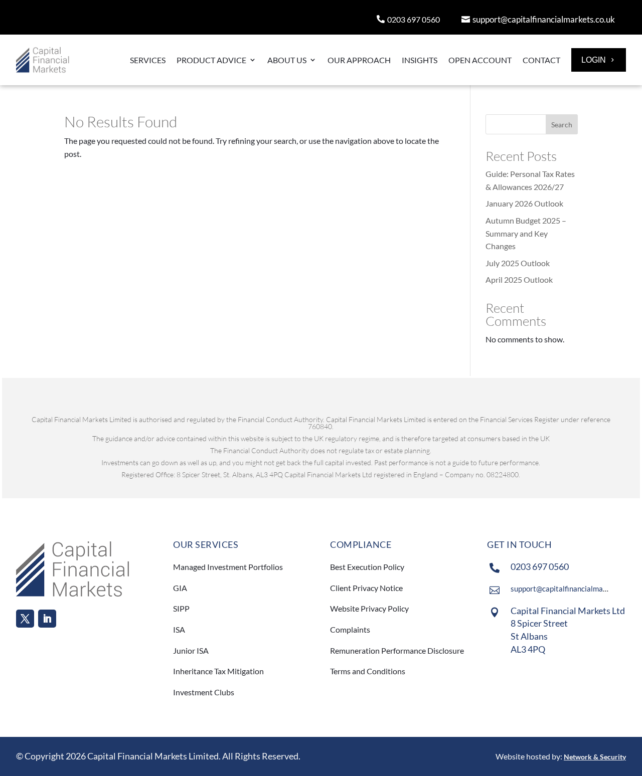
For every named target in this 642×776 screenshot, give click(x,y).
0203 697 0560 (413, 19)
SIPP (181, 608)
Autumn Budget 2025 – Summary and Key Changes (526, 233)
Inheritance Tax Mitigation (218, 671)
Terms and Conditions (368, 671)
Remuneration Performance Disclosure (397, 650)
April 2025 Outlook (519, 279)
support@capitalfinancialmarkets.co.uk (543, 19)
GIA (180, 588)
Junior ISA (191, 650)
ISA (179, 629)
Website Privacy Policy (369, 608)
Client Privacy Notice (366, 588)
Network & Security (595, 756)
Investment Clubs (203, 692)
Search (561, 124)
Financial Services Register (519, 419)
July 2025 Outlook (518, 263)
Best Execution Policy (367, 566)
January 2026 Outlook (524, 203)
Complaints (350, 629)
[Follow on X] (25, 619)
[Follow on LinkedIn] (47, 619)
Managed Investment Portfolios (228, 566)
